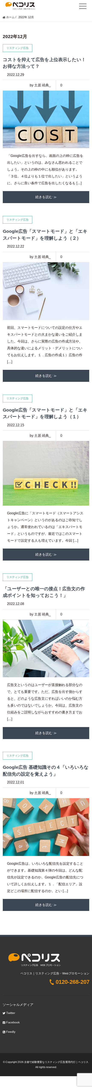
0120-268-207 (72, 982)
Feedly (10, 1031)
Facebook (12, 1022)
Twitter (10, 1013)
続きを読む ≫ (46, 197)
